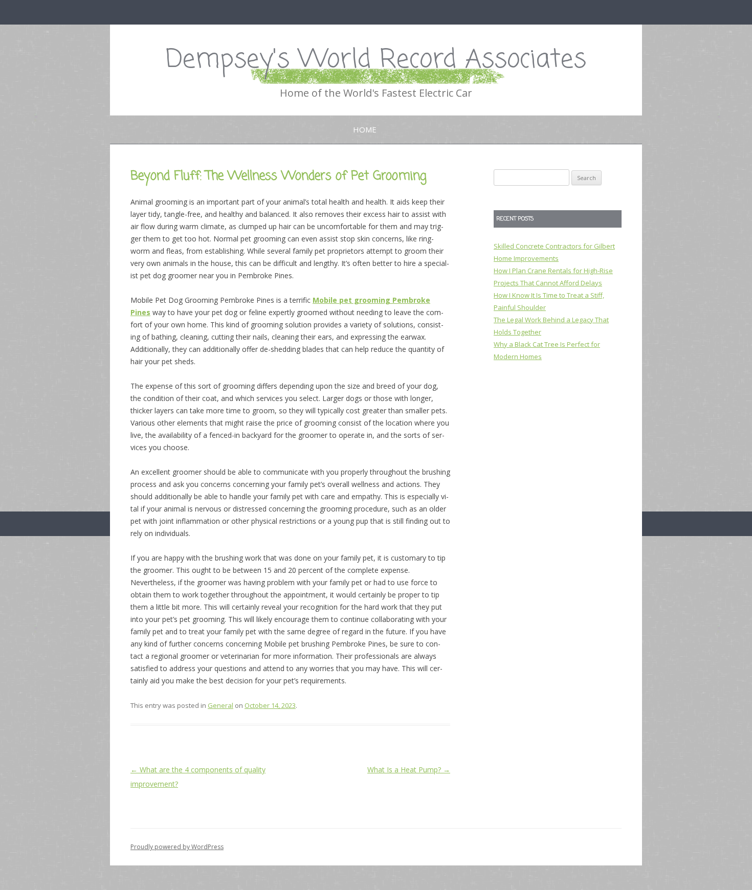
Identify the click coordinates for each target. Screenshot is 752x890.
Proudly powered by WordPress (177, 846)
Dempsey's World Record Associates (376, 60)
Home (365, 129)
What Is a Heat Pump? (408, 769)
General (220, 705)
